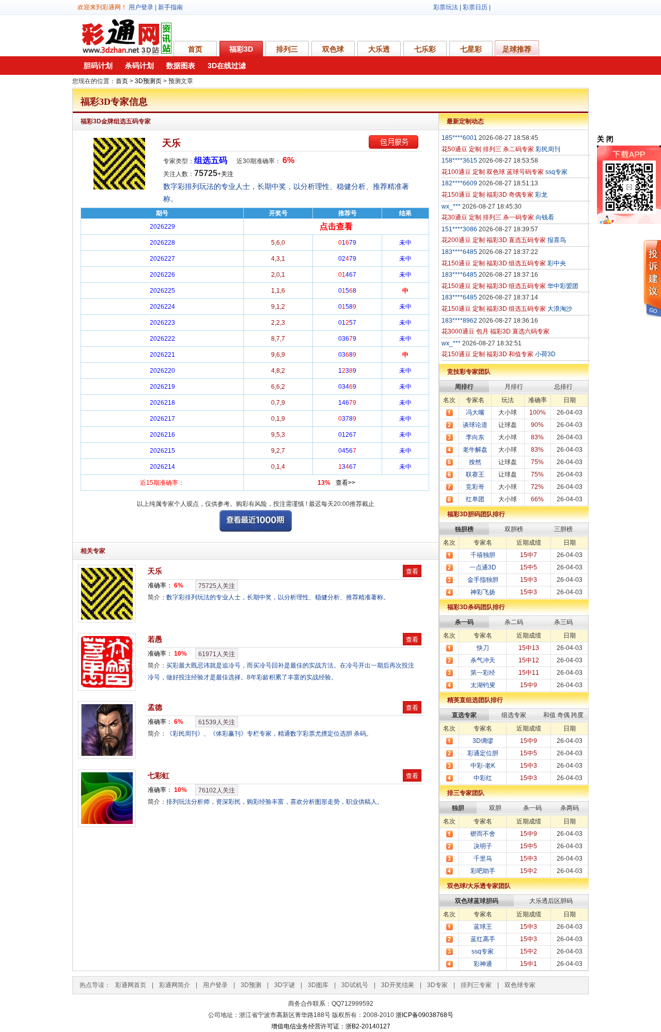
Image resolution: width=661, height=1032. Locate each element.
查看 (412, 571)
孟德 (155, 707)
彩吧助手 (482, 871)
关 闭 (605, 139)
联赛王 (475, 474)
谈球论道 (475, 424)
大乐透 (379, 49)
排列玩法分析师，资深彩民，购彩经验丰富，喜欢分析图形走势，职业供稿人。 (274, 801)
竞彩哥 (475, 486)
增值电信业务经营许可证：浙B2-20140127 (330, 1026)
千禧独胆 (482, 555)
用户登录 (141, 7)
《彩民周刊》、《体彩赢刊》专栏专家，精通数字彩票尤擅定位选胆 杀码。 (269, 733)
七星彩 (471, 49)
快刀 (483, 648)
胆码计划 (98, 65)
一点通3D (482, 567)
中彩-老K (482, 765)
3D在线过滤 (227, 65)
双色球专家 (520, 985)
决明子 (483, 846)
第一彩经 (482, 672)
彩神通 (483, 963)
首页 (195, 49)
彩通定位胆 (482, 753)
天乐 (171, 143)
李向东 (475, 437)
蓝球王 (483, 926)
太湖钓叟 (482, 685)
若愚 (155, 639)
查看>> (345, 482)
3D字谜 (284, 985)
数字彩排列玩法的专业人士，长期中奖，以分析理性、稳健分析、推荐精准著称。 (277, 597)
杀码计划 (139, 65)
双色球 (333, 49)
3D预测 (251, 985)
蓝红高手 (482, 939)
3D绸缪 (483, 740)
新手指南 (170, 7)
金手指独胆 (482, 579)
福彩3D (241, 49)
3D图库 (318, 985)
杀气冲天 (482, 660)
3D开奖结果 (397, 985)
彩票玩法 (445, 7)
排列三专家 (476, 985)
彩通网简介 (174, 985)
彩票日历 (475, 7)
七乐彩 (425, 49)
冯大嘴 (475, 412)
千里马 (483, 858)
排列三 (287, 49)
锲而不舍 (482, 833)
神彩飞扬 (482, 592)
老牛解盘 (475, 449)
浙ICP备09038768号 (424, 1015)
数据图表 (180, 65)
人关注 (216, 586)
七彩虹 (158, 775)
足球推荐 (516, 49)
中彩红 (483, 778)
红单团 (475, 499)
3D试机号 (354, 985)
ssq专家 (482, 951)
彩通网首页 (130, 985)
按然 (475, 462)
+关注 (225, 174)
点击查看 (336, 226)
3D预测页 (148, 81)
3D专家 (437, 985)
